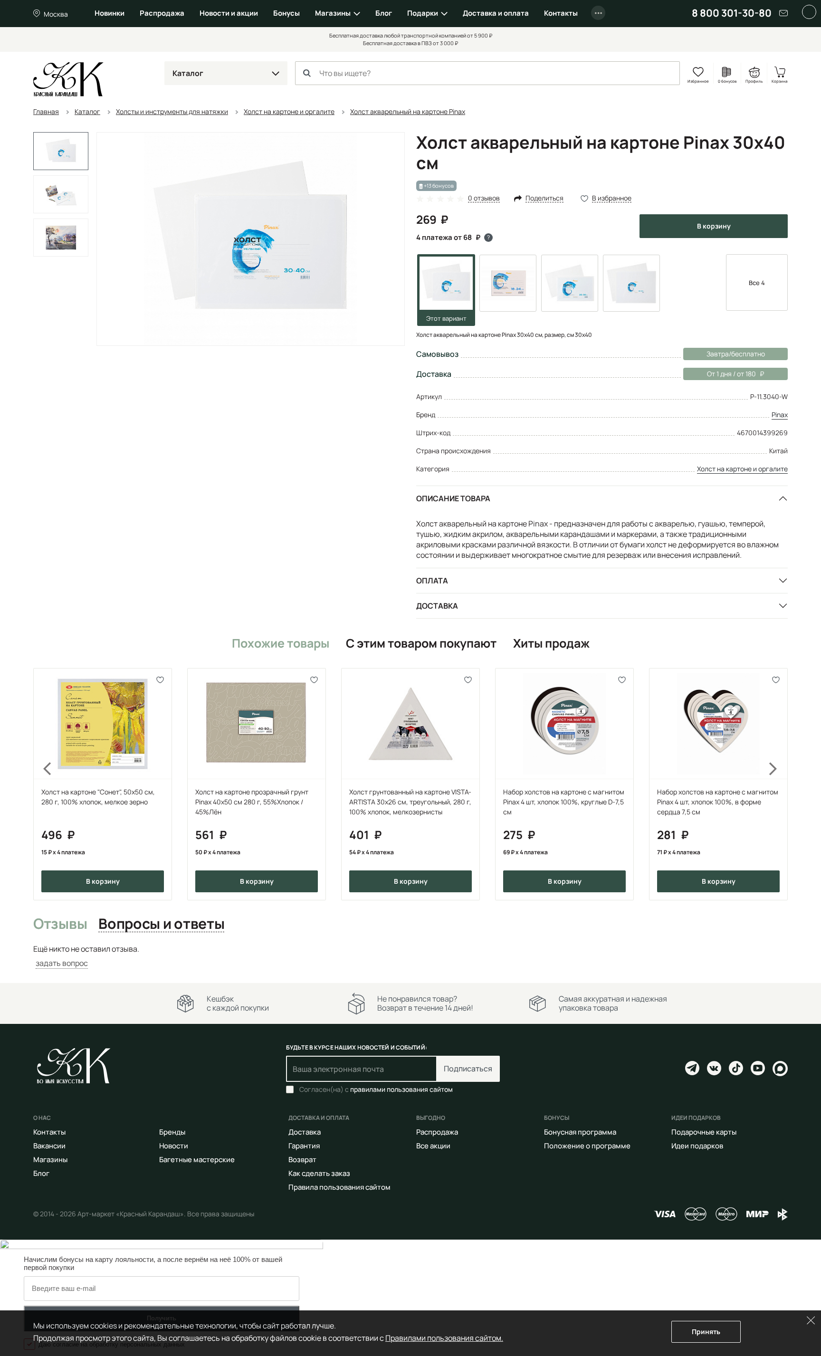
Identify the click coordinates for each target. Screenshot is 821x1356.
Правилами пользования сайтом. (444, 1338)
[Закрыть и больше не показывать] (809, 12)
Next (779, 784)
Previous (41, 784)
